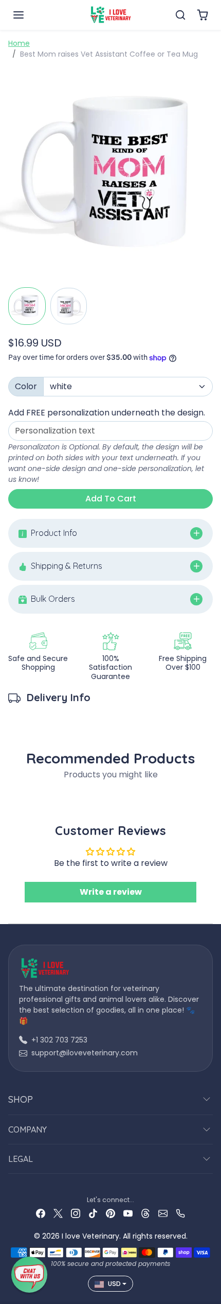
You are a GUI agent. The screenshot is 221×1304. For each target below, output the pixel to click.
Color (26, 386)
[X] (58, 1213)
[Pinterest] (110, 1213)
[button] (28, 15)
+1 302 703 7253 (59, 1040)
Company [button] (27, 1129)
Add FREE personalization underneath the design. (106, 413)
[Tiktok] (93, 1213)
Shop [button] (20, 1099)
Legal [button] (20, 1159)
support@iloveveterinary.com (84, 1053)
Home (19, 43)
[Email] (163, 1213)
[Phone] (180, 1213)
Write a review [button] (111, 892)
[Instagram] (75, 1213)
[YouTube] (128, 1213)
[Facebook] (40, 1213)
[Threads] (145, 1213)
